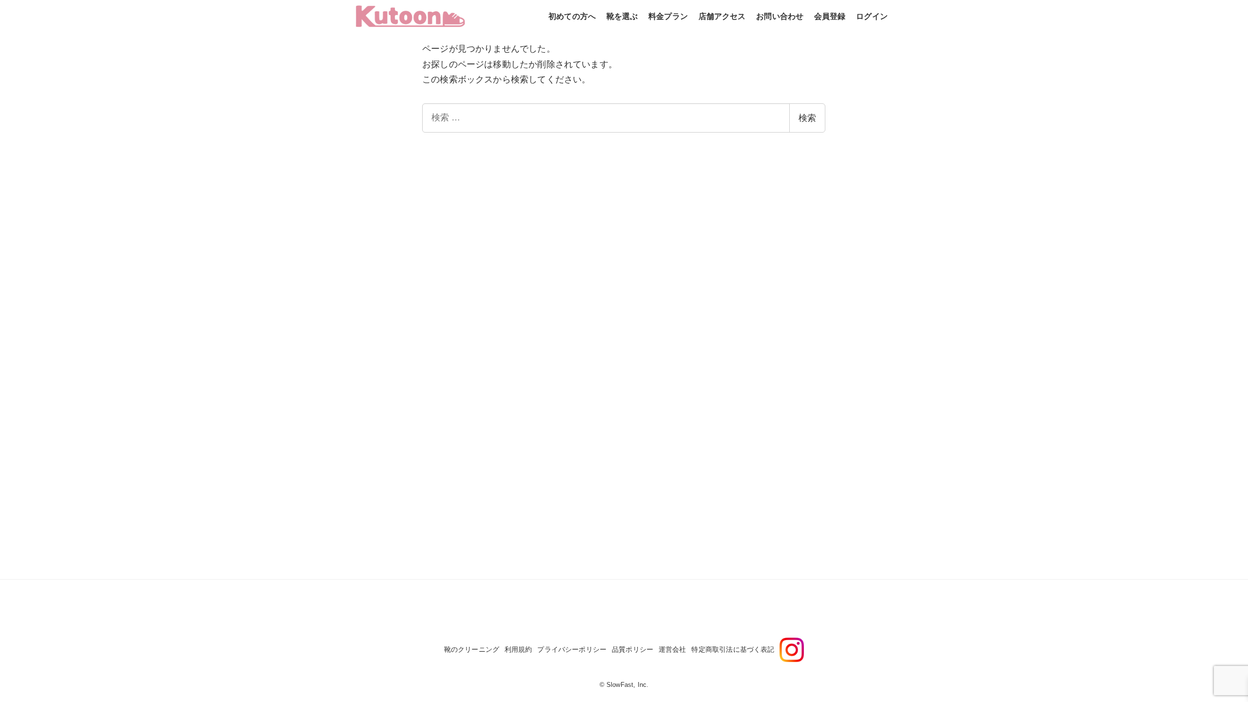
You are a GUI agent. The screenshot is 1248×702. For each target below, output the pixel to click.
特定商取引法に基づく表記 (732, 649)
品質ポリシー (632, 649)
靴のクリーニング (471, 649)
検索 (807, 118)
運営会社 (672, 649)
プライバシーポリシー (571, 649)
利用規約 (518, 649)
